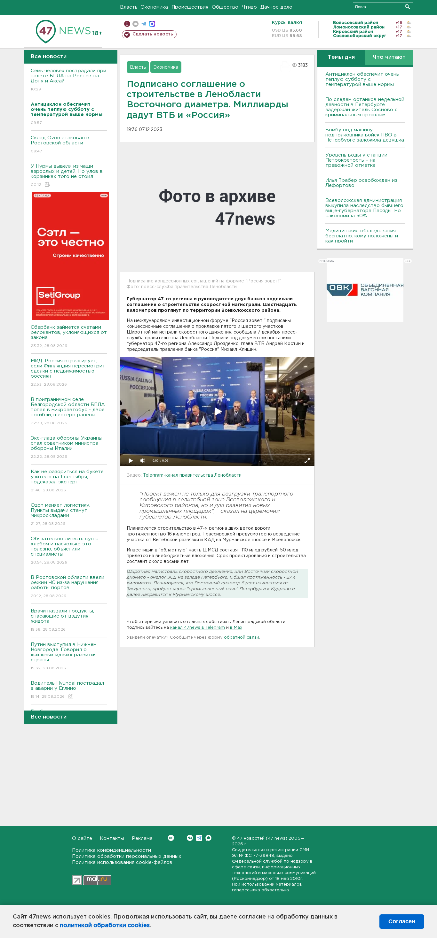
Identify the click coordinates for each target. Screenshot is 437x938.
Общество (225, 7)
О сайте (82, 838)
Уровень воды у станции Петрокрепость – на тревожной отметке (356, 160)
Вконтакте (190, 838)
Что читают (389, 57)
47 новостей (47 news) (262, 838)
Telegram (199, 838)
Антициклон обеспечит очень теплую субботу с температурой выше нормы (362, 79)
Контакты (112, 838)
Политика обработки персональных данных (126, 856)
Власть (129, 7)
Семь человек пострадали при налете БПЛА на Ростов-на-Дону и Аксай (68, 80)
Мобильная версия (127, 24)
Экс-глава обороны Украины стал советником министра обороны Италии (66, 447)
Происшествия (189, 7)
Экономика (154, 7)
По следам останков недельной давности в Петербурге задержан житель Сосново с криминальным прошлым (364, 107)
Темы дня (341, 57)
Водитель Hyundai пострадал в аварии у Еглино (67, 689)
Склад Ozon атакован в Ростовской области (60, 144)
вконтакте (135, 24)
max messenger (152, 24)
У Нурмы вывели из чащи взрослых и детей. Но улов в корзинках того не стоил (67, 175)
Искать (407, 6)
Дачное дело (276, 7)
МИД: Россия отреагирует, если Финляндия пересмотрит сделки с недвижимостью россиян (68, 372)
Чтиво (249, 7)
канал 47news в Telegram (197, 627)
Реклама (142, 838)
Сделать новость (152, 34)
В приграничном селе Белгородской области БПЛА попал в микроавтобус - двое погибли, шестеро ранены (68, 411)
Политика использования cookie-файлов (122, 862)
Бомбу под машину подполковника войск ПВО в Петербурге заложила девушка (364, 135)
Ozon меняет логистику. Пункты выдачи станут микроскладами (60, 514)
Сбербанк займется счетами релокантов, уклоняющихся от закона (69, 336)
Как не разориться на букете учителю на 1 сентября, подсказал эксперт (67, 481)
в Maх (236, 627)
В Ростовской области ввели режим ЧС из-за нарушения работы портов (67, 586)
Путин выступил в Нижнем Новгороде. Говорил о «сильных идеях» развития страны (64, 656)
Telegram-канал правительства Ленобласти (192, 475)
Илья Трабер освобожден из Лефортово (361, 183)
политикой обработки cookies (105, 925)
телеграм (144, 24)
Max (208, 838)
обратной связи (241, 637)
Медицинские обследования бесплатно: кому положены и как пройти (361, 236)
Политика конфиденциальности (111, 850)
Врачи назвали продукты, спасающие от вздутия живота (62, 620)
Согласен (401, 921)
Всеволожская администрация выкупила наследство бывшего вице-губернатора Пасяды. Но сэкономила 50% (364, 208)
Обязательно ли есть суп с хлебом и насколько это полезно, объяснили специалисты (64, 550)
